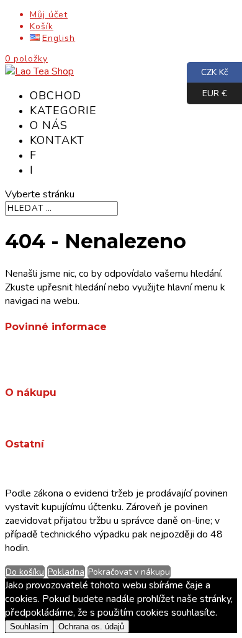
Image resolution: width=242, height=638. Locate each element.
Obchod (55, 95)
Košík (41, 26)
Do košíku (25, 572)
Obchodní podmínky (72, 352)
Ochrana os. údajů (67, 366)
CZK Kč (207, 70)
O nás (49, 125)
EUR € (207, 91)
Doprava (48, 418)
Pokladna (66, 572)
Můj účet (49, 14)
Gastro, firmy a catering (79, 470)
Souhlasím (29, 626)
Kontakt (57, 140)
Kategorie (63, 110)
